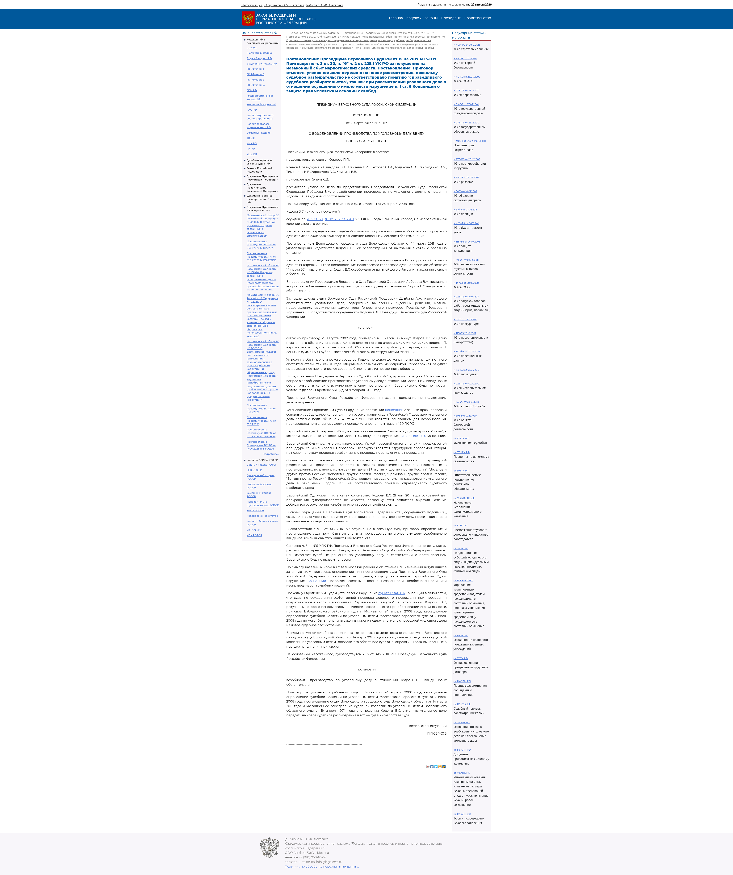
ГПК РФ (252, 90)
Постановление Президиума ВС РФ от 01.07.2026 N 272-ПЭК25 (261, 257)
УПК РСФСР (254, 535)
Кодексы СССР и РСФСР (262, 460)
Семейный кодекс (258, 132)
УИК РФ (252, 143)
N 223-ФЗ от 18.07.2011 (466, 296)
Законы (431, 18)
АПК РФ (252, 47)
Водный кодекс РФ (259, 58)
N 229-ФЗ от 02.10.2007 (467, 383)
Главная (396, 18)
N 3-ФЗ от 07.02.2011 (465, 209)
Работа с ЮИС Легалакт (324, 5)
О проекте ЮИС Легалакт (284, 5)
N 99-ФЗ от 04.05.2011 (466, 260)
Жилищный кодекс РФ (261, 104)
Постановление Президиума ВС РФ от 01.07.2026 (261, 408)
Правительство (477, 18)
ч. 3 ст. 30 (315, 219)
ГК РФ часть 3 (255, 79)
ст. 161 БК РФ (461, 635)
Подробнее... (271, 453)
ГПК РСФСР (254, 469)
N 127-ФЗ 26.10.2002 (465, 333)
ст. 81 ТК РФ (460, 525)
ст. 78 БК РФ (461, 548)
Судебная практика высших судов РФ (315, 32)
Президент (451, 18)
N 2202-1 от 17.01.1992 (465, 319)
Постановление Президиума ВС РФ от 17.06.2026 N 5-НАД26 (261, 445)
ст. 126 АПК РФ (462, 750)
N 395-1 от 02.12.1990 (465, 415)
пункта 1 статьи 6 (413, 436)
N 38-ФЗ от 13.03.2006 (466, 177)
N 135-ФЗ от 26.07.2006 (467, 241)
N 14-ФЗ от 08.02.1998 (466, 282)
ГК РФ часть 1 (255, 68)
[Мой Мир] (444, 765)
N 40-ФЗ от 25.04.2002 (467, 76)
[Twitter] (436, 765)
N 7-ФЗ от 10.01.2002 (465, 191)
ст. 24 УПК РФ (462, 722)
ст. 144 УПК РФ (462, 681)
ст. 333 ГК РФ (461, 438)
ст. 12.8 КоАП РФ (463, 580)
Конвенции (394, 410)
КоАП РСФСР (255, 510)
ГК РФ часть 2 (255, 74)
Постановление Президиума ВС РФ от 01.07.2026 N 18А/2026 (261, 244)
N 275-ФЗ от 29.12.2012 (466, 122)
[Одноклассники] (440, 765)
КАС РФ (252, 109)
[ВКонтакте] (432, 765)
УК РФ (251, 148)
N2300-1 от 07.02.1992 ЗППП (470, 140)
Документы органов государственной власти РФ (263, 199)
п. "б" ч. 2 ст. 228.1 (339, 219)
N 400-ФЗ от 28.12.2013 (467, 44)
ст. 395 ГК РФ (461, 470)
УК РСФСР (253, 529)
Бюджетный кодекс (259, 52)
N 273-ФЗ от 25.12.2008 (467, 159)
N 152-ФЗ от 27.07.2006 (467, 351)
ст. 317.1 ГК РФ (462, 452)
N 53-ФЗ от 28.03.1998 (466, 401)
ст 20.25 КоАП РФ (464, 498)
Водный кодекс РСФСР (262, 464)
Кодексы (413, 18)
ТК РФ (251, 137)
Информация (251, 5)
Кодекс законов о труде (262, 515)
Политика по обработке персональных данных (322, 866)
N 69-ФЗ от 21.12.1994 (465, 58)
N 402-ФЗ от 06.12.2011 (466, 223)
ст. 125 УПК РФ (462, 704)
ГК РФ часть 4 (256, 84)
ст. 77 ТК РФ (461, 658)
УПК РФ (252, 154)
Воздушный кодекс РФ (262, 63)
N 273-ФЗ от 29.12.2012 (466, 90)
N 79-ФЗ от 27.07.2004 (466, 104)
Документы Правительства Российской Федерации (262, 188)
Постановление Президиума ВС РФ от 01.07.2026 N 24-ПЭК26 (261, 433)
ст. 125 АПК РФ (462, 814)
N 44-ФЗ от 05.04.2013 (467, 369)
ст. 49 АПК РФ (462, 772)
